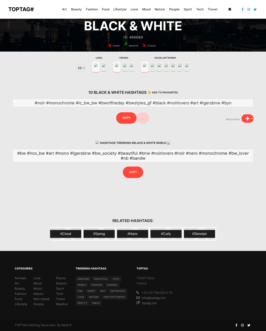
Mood (37, 283)
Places (61, 278)
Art (17, 283)
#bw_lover (239, 153)
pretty (82, 303)
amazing (83, 279)
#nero (192, 153)
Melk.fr (67, 325)
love (81, 297)
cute (116, 279)
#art (50, 153)
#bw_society (104, 153)
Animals (20, 278)
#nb (124, 158)
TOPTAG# (21, 9)
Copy (126, 118)
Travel (60, 299)
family (82, 285)
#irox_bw (36, 153)
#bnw (144, 153)
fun (80, 291)
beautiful (101, 279)
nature (94, 297)
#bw (21, 153)
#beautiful (128, 153)
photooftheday (114, 297)
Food (18, 299)
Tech (59, 294)
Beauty (20, 288)
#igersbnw (80, 153)
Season (61, 283)
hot (103, 291)
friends (112, 285)
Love (37, 278)
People (38, 304)
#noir (180, 153)
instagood (118, 291)
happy (91, 291)
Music (37, 288)
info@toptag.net (153, 298)
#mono (62, 153)
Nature (38, 294)
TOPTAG (21, 325)
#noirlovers (162, 153)
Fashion (20, 294)
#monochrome (213, 153)
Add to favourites (165, 92)
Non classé (41, 299)
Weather (62, 304)
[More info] (229, 9)
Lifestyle (21, 304)
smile (96, 303)
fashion (96, 285)
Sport (60, 288)
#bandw (137, 158)
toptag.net (149, 303)
